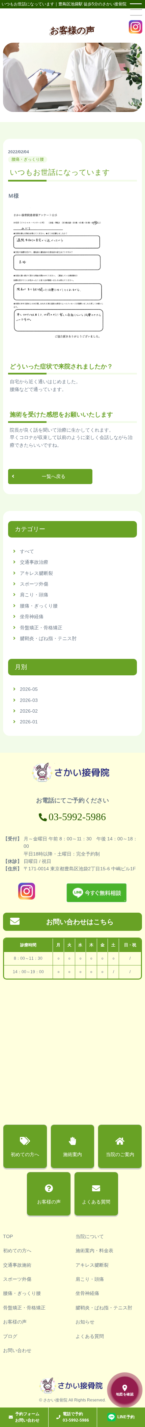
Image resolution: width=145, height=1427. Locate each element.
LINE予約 (126, 1417)
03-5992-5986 (77, 816)
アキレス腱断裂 (36, 573)
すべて (27, 551)
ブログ (10, 1336)
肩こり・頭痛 (34, 594)
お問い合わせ (17, 1350)
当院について (90, 1236)
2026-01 (29, 721)
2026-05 (29, 689)
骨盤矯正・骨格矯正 (41, 627)
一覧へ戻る (53, 476)
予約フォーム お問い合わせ (27, 1417)
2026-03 (29, 700)
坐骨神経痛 (32, 616)
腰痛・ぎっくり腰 (39, 605)
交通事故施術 (17, 1265)
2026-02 (29, 711)
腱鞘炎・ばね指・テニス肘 (48, 638)
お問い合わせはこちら (80, 921)
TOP (8, 1236)
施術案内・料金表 (94, 1250)
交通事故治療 (34, 562)
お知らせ (85, 1321)
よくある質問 (90, 1336)
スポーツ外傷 (34, 584)
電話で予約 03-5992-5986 (76, 1417)
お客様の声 (15, 1321)
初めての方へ (17, 1250)
